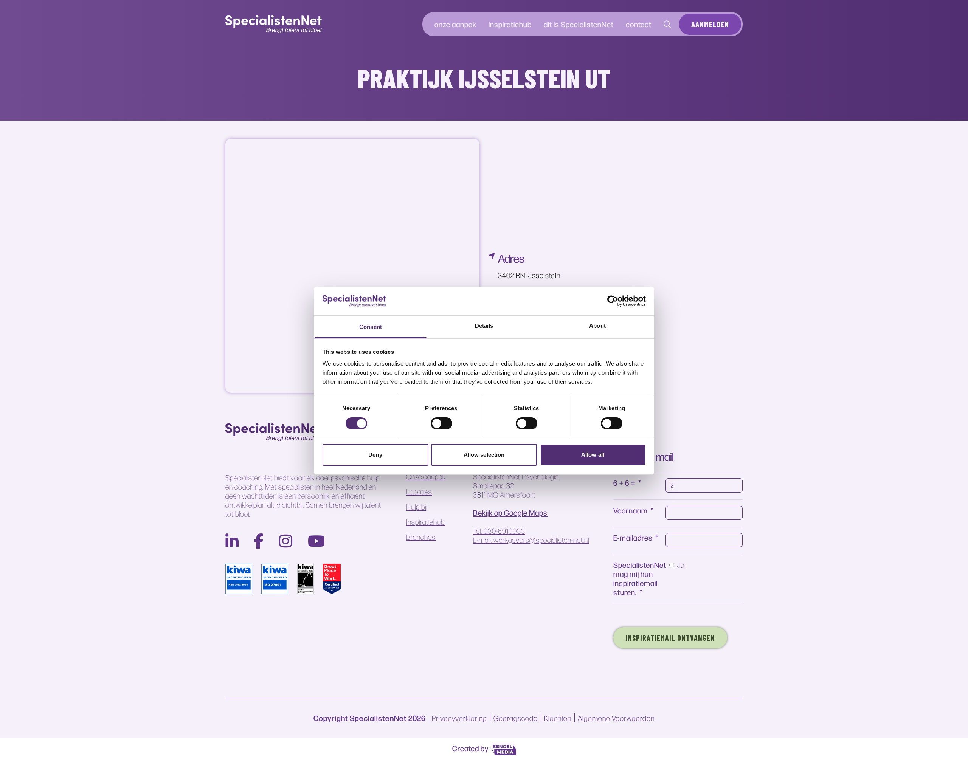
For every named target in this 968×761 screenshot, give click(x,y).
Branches (421, 536)
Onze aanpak (426, 476)
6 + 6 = (624, 482)
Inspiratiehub (425, 521)
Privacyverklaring (459, 717)
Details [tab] (484, 325)
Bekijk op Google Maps (510, 512)
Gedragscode (515, 717)
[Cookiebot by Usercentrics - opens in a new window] (613, 301)
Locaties (419, 491)
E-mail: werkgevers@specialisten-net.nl (531, 539)
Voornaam (630, 510)
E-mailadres (633, 537)
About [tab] (597, 325)
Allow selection (484, 454)
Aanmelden (710, 24)
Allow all (592, 454)
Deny (375, 454)
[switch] (441, 423)
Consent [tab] (370, 327)
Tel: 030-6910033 (499, 530)
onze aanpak (455, 24)
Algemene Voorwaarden (616, 717)
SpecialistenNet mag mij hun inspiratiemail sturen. (639, 578)
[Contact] (668, 24)
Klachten (557, 717)
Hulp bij (416, 506)
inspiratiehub (510, 24)
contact (639, 24)
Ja (680, 564)
